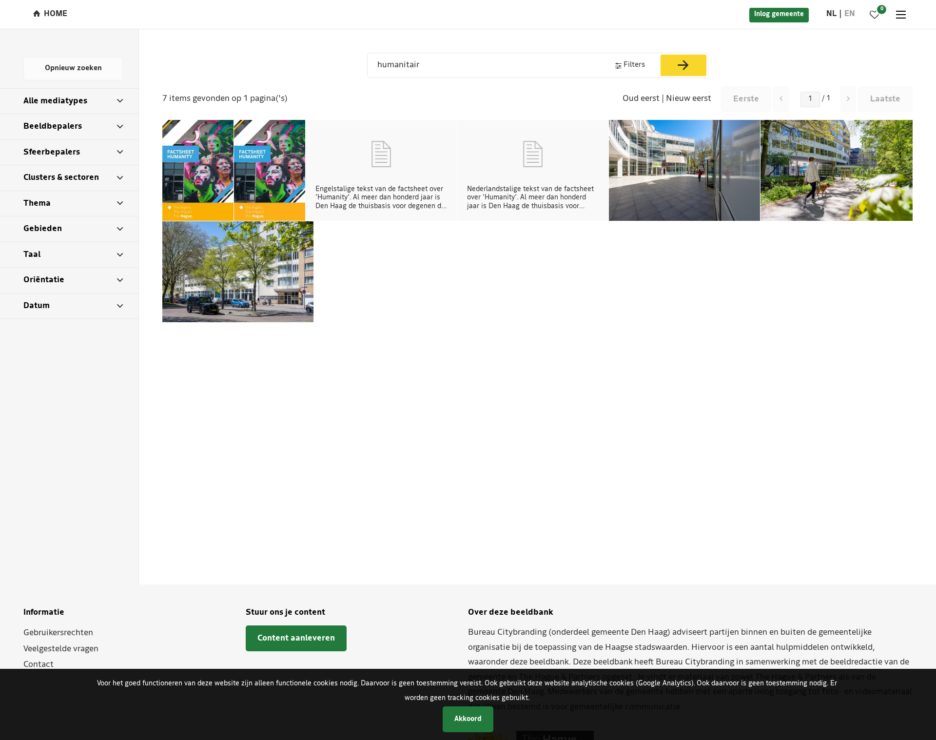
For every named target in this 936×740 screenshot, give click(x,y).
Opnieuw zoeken (73, 68)
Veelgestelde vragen (60, 649)
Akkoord (468, 719)
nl (831, 14)
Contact (38, 665)
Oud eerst (641, 99)
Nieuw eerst (688, 99)
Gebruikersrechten (58, 633)
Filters (634, 65)
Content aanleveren (296, 638)
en (849, 14)
